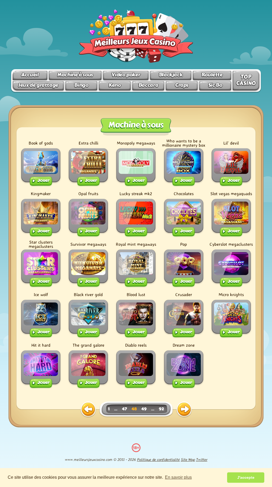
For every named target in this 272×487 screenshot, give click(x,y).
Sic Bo (215, 85)
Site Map (188, 459)
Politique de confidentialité (158, 459)
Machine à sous (75, 75)
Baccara (148, 85)
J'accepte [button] (245, 477)
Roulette (212, 75)
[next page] (184, 410)
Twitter (201, 459)
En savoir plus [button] (178, 477)
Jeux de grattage (38, 85)
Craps (181, 85)
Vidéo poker (126, 75)
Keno (115, 85)
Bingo (81, 85)
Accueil (30, 75)
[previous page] (88, 410)
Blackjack (171, 75)
